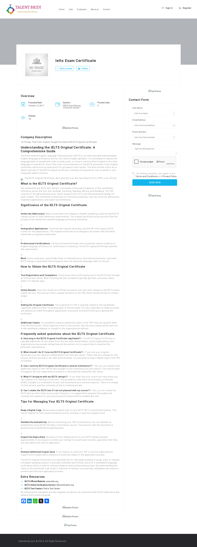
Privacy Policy (170, 176)
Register (186, 8)
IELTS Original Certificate (52, 366)
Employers (82, 9)
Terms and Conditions (146, 176)
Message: (136, 144)
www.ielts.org (52, 481)
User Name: (137, 108)
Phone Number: (139, 132)
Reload (161, 162)
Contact (106, 9)
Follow (84, 68)
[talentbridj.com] (24, 9)
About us (95, 9)
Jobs (71, 9)
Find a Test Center (52, 488)
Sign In (168, 8)
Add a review (65, 68)
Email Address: (139, 120)
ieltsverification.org (65, 485)
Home (61, 9)
